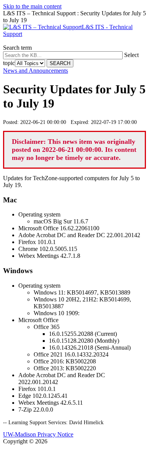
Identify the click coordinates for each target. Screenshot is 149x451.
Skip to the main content (32, 6)
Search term (17, 47)
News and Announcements (35, 70)
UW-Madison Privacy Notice (38, 434)
